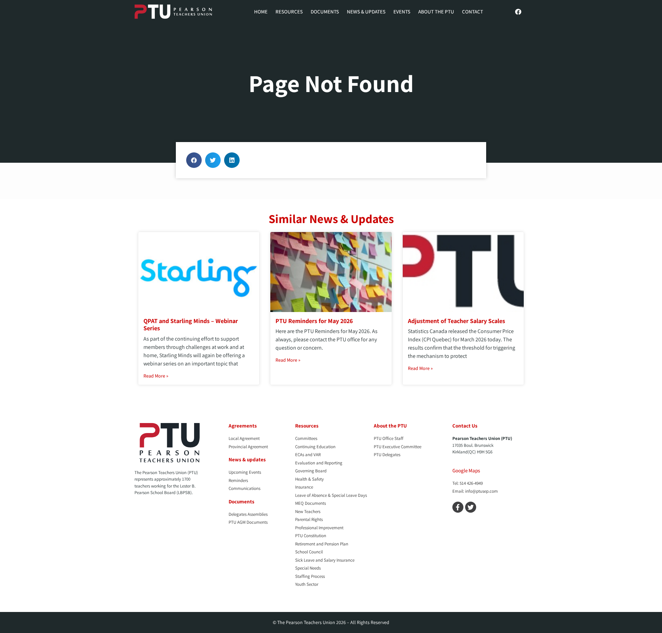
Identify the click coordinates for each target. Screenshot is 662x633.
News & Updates (366, 11)
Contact (472, 11)
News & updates (247, 459)
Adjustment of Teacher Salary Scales (456, 321)
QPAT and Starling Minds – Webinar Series (190, 324)
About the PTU (436, 11)
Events (401, 11)
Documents (325, 11)
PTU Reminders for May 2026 (314, 321)
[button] (194, 160)
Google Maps (466, 470)
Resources (289, 11)
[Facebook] (518, 12)
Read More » (155, 376)
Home (261, 11)
